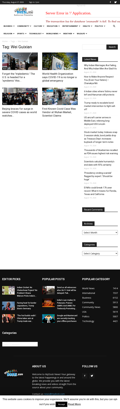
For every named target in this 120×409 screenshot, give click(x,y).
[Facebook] (110, 2)
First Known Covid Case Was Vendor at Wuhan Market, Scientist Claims (59, 112)
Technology (35, 33)
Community (23, 26)
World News (52, 33)
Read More (74, 404)
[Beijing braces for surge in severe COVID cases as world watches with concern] (20, 96)
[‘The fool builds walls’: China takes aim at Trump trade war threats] (8, 318)
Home (5, 41)
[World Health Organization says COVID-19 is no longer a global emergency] (60, 61)
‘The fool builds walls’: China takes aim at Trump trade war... (26, 318)
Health (86, 26)
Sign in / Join (34, 2)
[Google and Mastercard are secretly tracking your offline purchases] (48, 318)
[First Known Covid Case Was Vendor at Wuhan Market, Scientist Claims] (60, 96)
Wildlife (81, 33)
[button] (114, 26)
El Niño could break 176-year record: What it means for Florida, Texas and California (100, 190)
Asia (5, 68)
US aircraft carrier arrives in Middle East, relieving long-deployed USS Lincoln (97, 120)
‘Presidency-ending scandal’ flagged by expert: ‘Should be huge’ (98, 176)
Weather (67, 33)
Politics (99, 26)
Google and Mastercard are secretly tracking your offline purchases (67, 318)
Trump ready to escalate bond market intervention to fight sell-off (100, 106)
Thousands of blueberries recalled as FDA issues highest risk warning (101, 152)
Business (8, 26)
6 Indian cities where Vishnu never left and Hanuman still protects (100, 93)
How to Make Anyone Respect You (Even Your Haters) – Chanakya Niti (99, 80)
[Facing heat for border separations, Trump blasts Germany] (8, 306)
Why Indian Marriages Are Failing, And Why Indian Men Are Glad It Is (100, 67)
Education (52, 26)
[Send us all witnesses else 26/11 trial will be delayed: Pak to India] (48, 290)
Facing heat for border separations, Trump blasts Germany (26, 306)
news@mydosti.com (54, 393)
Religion (8, 33)
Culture (38, 26)
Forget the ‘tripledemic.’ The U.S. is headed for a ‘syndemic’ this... (18, 77)
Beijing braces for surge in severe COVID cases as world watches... (19, 112)
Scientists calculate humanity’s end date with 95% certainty (99, 163)
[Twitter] (115, 2)
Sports (20, 33)
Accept (61, 404)
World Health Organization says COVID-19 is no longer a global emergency (59, 77)
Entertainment (70, 26)
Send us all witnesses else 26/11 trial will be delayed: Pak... (66, 290)
